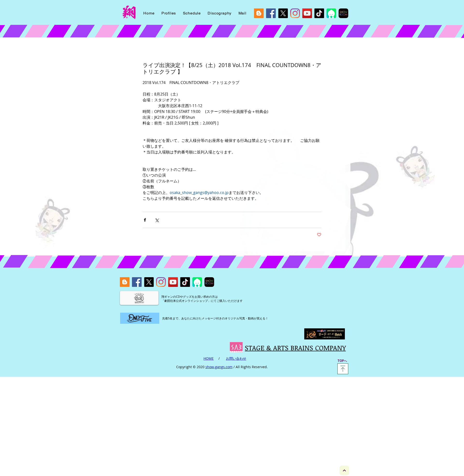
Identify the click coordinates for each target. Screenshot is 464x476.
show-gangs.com (218, 367)
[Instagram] (295, 13)
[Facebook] (271, 13)
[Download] (342, 368)
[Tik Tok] (319, 13)
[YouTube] (307, 13)
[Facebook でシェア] (145, 220)
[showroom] (343, 13)
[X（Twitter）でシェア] (156, 220)
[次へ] (344, 470)
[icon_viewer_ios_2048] (331, 13)
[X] (283, 13)
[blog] (259, 13)
